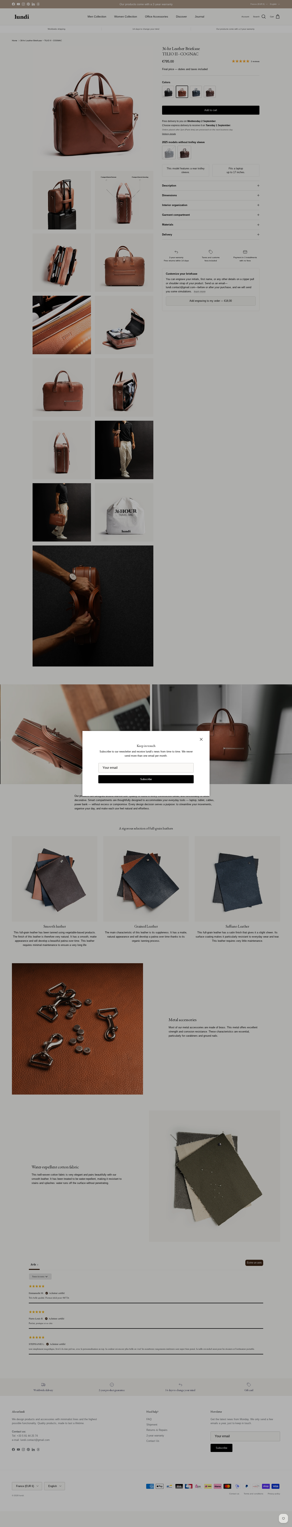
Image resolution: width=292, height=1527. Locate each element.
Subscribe (146, 779)
